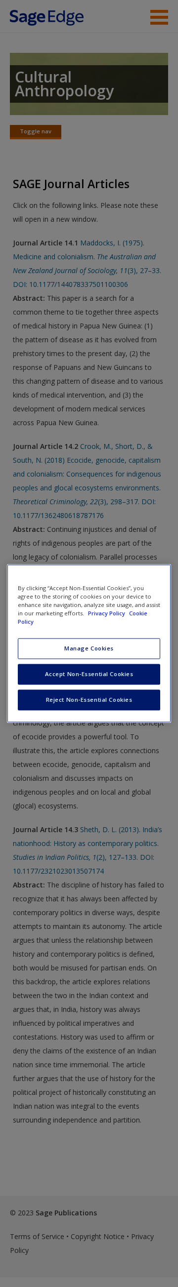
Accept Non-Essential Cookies (89, 674)
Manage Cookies (89, 648)
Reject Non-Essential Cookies (89, 700)
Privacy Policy (107, 613)
